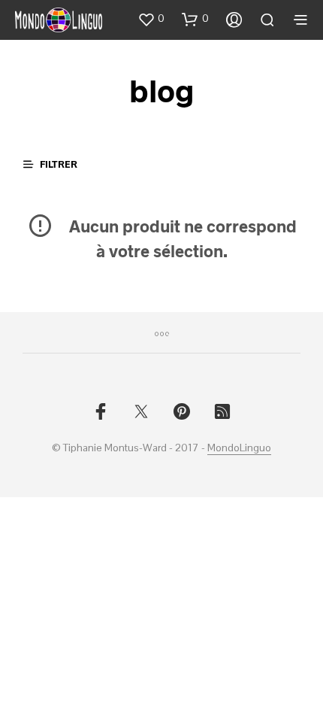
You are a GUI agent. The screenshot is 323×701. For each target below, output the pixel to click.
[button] (151, 18)
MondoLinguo (239, 448)
